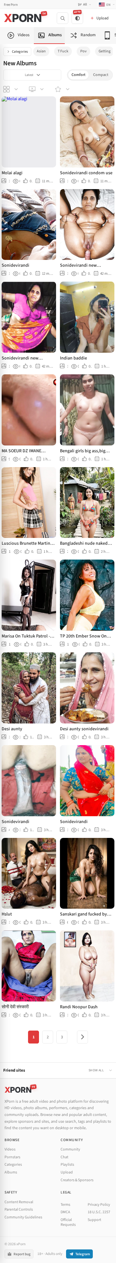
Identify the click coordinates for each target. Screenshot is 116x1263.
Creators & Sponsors (77, 1180)
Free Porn (11, 4)
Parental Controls (19, 1209)
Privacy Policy (99, 1204)
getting (105, 51)
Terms (65, 1204)
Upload (67, 1172)
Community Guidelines (23, 1217)
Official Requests (68, 1222)
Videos (10, 1149)
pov (83, 51)
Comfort (78, 75)
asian (41, 51)
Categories (20, 51)
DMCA (65, 1212)
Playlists (67, 1164)
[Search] (62, 18)
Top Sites (37, 89)
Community (70, 1149)
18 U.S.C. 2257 (99, 1212)
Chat (64, 1157)
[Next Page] (82, 1037)
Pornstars (12, 1157)
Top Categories (11, 89)
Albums (11, 1172)
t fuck (63, 51)
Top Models (63, 89)
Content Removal (19, 1202)
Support (94, 1220)
